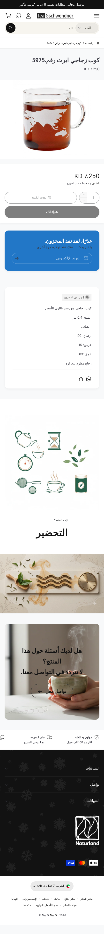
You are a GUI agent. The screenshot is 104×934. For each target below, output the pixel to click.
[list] (52, 740)
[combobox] (39, 28)
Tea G (53, 915)
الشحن (95, 183)
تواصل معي (55, 691)
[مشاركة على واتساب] (88, 379)
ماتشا (57, 899)
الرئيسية (90, 43)
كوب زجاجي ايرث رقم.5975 (64, 43)
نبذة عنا (27, 905)
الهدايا (14, 899)
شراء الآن (52, 212)
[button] (97, 16)
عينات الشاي (70, 905)
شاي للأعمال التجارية (47, 905)
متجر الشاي (86, 899)
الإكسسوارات (29, 899)
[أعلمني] (17, 258)
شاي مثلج (69, 899)
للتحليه (45, 899)
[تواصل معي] (18, 16)
